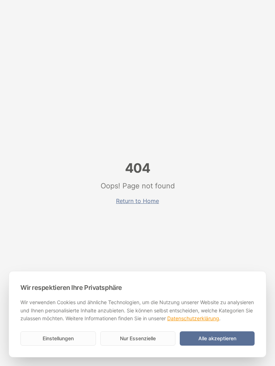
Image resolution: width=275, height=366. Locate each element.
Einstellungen (58, 338)
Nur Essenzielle (138, 338)
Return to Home (137, 200)
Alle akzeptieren (217, 338)
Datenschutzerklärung (193, 318)
